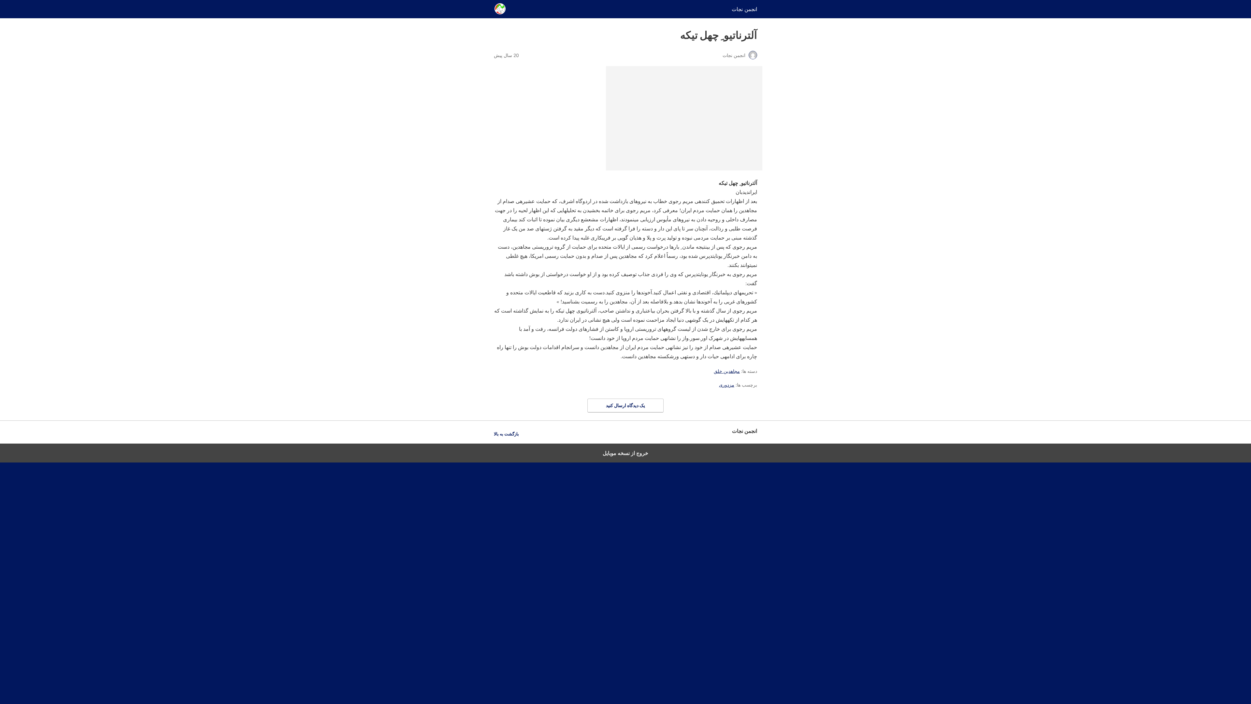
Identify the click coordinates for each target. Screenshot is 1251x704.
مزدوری (726, 385)
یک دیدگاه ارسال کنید (625, 405)
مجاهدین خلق (727, 371)
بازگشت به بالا (506, 434)
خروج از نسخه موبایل (625, 453)
